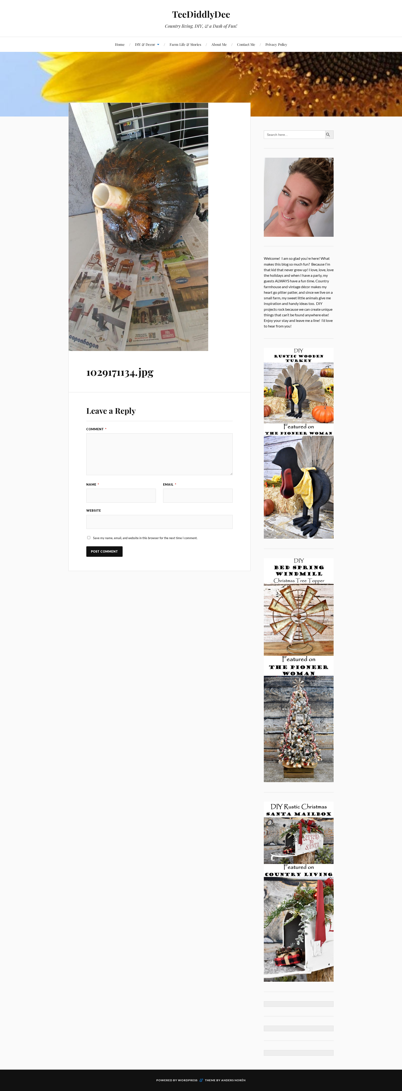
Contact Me (246, 44)
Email (169, 484)
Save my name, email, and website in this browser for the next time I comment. (145, 538)
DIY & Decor (145, 44)
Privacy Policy (276, 44)
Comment (96, 429)
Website (93, 510)
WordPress (188, 1080)
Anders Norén (233, 1080)
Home (120, 44)
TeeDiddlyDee (201, 14)
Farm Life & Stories (185, 44)
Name (92, 484)
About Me (219, 44)
